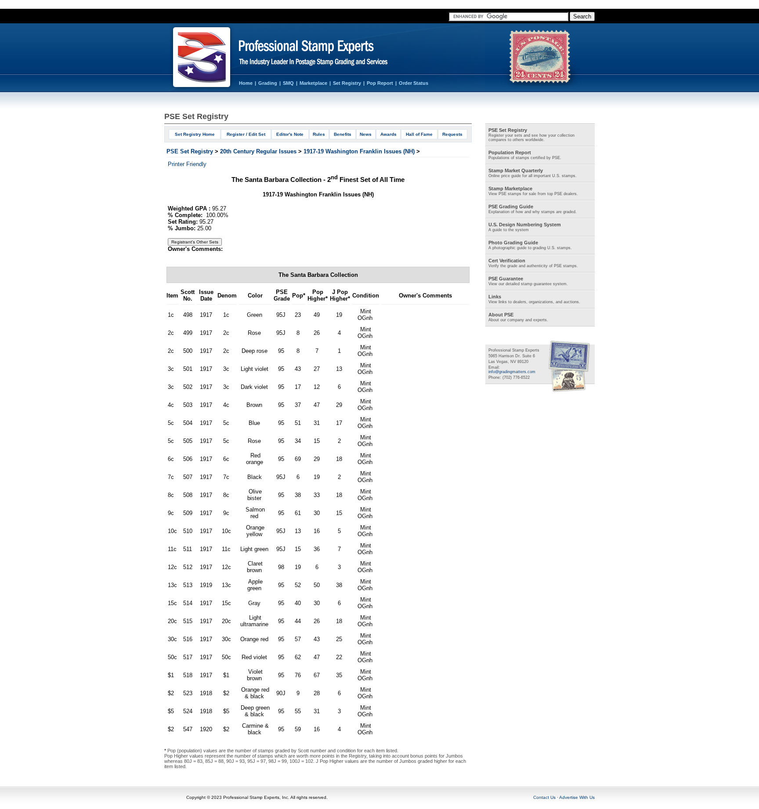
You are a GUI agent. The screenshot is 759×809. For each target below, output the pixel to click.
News (366, 134)
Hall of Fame (419, 134)
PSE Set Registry (189, 151)
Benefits (342, 134)
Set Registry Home (195, 134)
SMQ (288, 83)
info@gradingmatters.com (511, 372)
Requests (452, 134)
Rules (319, 134)
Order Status (413, 83)
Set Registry (347, 83)
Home (246, 83)
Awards (388, 134)
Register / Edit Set (246, 134)
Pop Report (380, 83)
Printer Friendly (187, 164)
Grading (267, 83)
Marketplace (313, 83)
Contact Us (544, 797)
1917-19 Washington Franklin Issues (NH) (359, 151)
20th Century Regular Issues (258, 151)
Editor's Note (290, 134)
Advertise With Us (577, 797)
